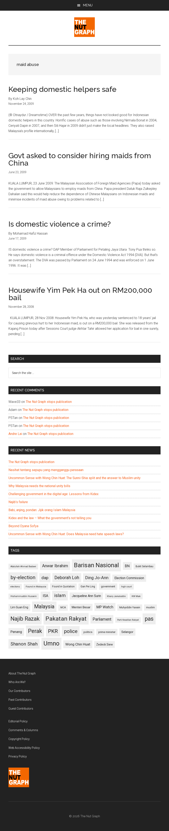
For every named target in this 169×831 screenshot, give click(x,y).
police (70, 631)
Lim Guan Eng (19, 607)
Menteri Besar (81, 607)
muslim (150, 607)
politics (87, 632)
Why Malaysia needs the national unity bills (39, 486)
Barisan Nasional (96, 565)
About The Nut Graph (22, 673)
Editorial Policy (18, 721)
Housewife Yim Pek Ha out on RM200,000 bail (80, 294)
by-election (23, 577)
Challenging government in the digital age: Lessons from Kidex (53, 494)
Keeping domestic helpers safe (62, 89)
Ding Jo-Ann (96, 577)
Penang (16, 632)
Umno (51, 643)
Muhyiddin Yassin (129, 607)
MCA (63, 607)
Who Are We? (17, 682)
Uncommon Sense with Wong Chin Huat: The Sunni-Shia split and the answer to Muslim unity (74, 478)
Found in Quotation (63, 586)
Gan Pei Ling (88, 586)
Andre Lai (15, 434)
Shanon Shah (24, 644)
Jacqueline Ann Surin (86, 596)
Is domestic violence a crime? (59, 224)
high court (126, 586)
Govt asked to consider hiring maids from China (79, 159)
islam (60, 595)
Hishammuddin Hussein (24, 596)
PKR (53, 631)
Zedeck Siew (104, 644)
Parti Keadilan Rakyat (128, 620)
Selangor (127, 632)
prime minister (106, 632)
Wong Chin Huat (77, 644)
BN (127, 566)
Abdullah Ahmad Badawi (23, 566)
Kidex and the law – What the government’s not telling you (49, 518)
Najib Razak (25, 618)
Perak (35, 631)
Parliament (102, 619)
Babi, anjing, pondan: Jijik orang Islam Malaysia (41, 510)
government (108, 586)
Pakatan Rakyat (66, 618)
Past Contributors (20, 699)
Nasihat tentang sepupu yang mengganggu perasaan (45, 470)
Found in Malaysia (36, 586)
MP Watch (104, 607)
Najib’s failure (18, 502)
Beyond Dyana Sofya (23, 526)
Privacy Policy (17, 756)
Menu (88, 5)
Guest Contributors (20, 708)
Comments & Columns (23, 730)
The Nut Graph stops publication (49, 402)
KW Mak (136, 596)
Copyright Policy (19, 739)
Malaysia (44, 607)
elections (15, 586)
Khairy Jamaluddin (116, 596)
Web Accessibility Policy (24, 747)
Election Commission (129, 578)
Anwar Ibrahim (55, 565)
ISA (45, 596)
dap (44, 577)
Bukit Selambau (144, 566)
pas (149, 618)
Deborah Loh (66, 577)
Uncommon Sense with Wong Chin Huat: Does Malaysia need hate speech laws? (66, 534)
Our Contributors (19, 691)
